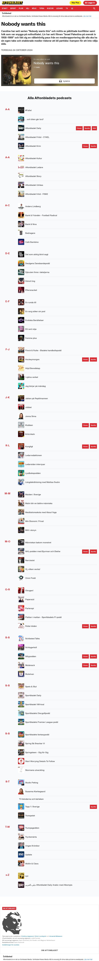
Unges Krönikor (32, 846)
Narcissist (30, 560)
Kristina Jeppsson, (27, 936)
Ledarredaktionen (33, 455)
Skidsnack (30, 665)
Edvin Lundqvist (40, 936)
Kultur (50, 8)
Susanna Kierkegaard (35, 791)
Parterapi (29, 608)
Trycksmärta (31, 837)
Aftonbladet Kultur (33, 158)
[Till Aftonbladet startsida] (13, 3)
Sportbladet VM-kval (34, 704)
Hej (27, 8)
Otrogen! (29, 590)
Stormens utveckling (34, 770)
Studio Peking (31, 782)
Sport (13, 8)
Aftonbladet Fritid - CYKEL (37, 137)
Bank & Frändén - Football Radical (41, 215)
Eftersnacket (31, 290)
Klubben (29, 425)
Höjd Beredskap (32, 368)
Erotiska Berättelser (34, 320)
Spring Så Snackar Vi (35, 743)
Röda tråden (31, 626)
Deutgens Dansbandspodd (37, 263)
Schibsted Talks (32, 638)
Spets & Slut (31, 686)
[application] (49, 70)
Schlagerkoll (31, 647)
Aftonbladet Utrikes (34, 185)
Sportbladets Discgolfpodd (37, 713)
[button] (64, 81)
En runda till (30, 302)
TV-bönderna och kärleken (31, 799)
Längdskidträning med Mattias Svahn (42, 482)
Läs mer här (87, 16)
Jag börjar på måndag (35, 386)
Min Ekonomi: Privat (34, 521)
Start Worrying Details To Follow (40, 761)
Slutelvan (29, 674)
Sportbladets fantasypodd (37, 734)
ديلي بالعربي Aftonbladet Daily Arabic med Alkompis (48, 885)
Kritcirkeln (30, 434)
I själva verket (31, 377)
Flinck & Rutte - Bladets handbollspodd (43, 350)
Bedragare (30, 233)
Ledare (59, 8)
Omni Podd (30, 578)
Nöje (34, 8)
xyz (26, 876)
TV (67, 8)
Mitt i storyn (30, 530)
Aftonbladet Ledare (34, 167)
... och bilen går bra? (34, 119)
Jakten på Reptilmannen (36, 398)
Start (4, 8)
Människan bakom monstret (38, 542)
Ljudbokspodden (33, 473)
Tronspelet (30, 815)
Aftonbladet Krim (33, 146)
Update (28, 854)
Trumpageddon (32, 828)
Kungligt (29, 446)
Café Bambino (32, 242)
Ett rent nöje (30, 329)
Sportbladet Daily (33, 695)
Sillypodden (30, 656)
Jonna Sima (30, 416)
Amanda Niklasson (55, 936)
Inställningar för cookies (10, 945)
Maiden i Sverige (33, 494)
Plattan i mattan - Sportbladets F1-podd (43, 617)
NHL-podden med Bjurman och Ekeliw (42, 551)
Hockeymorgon (32, 359)
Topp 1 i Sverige (32, 806)
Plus (21, 8)
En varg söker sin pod (35, 311)
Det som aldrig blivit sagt (36, 254)
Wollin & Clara (31, 863)
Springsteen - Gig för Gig (36, 752)
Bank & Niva (31, 224)
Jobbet (28, 407)
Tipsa (41, 8)
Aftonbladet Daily (33, 128)
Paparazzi (29, 599)
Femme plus (31, 338)
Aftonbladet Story (33, 176)
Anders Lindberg (33, 206)
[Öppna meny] (72, 8)
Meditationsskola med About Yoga (41, 512)
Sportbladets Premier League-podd (41, 722)
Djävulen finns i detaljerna (37, 272)
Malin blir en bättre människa (38, 503)
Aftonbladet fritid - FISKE (36, 194)
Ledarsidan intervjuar (35, 464)
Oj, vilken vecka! (32, 569)
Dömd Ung (30, 281)
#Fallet (28, 110)
